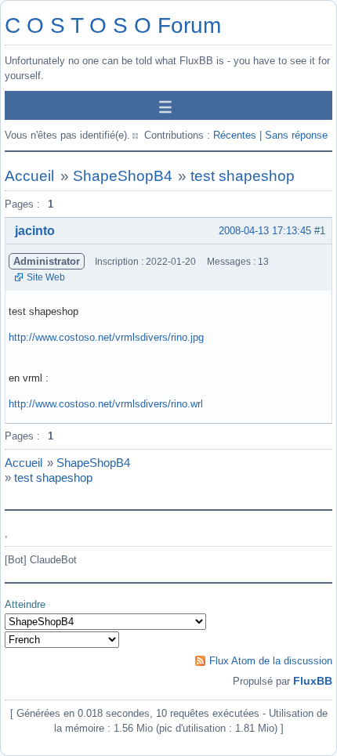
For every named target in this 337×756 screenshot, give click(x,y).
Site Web (46, 277)
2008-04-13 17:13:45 (265, 231)
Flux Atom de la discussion (270, 661)
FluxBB (312, 681)
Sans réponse (296, 135)
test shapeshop (242, 176)
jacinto (35, 230)
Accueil (29, 176)
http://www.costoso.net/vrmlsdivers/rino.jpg (106, 337)
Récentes (234, 135)
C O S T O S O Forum (113, 25)
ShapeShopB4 (122, 176)
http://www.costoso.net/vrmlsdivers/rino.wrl (106, 404)
